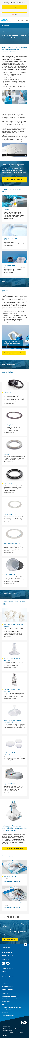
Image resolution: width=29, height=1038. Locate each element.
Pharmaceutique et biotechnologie (11, 996)
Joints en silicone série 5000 (12, 514)
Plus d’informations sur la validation (15, 180)
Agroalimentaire (6, 1001)
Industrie (4, 1004)
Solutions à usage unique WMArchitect (11, 239)
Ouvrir (22, 20)
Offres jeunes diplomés (8, 977)
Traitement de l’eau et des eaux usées (11, 1007)
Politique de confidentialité (16, 1032)
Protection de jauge (9, 574)
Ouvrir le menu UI (26, 20)
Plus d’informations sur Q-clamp (14, 353)
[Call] (18, 20)
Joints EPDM (7, 392)
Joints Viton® (8, 483)
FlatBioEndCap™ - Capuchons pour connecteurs (14, 753)
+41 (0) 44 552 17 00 (7, 952)
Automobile (5, 1012)
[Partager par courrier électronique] (17, 917)
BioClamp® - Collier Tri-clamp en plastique (13, 625)
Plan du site (4, 1035)
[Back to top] (25, 944)
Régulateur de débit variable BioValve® (12, 690)
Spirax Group (5, 1032)
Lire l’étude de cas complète (14, 848)
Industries (6, 25)
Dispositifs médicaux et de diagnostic (11, 999)
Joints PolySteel (8, 425)
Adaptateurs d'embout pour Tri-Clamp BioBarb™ (13, 659)
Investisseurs (5, 983)
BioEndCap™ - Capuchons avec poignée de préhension (13, 721)
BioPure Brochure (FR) (10, 876)
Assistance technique (7, 955)
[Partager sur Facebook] (14, 917)
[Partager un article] (8, 917)
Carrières (4, 971)
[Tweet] (11, 917)
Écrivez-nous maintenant (8, 950)
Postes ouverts (6, 974)
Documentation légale (7, 986)
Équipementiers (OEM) (8, 1015)
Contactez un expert (10, 939)
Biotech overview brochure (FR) (13, 903)
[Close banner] (26, 2)
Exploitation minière (7, 1010)
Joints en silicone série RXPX (12, 543)
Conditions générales (7, 989)
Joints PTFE (7, 454)
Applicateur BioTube (10, 784)
